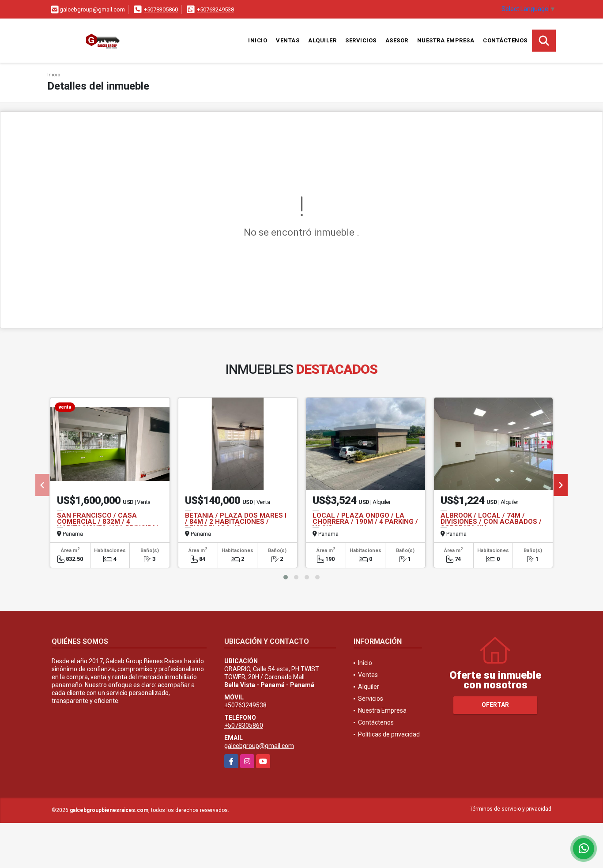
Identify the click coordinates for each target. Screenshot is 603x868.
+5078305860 (161, 9)
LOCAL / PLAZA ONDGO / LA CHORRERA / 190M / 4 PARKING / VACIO (365, 521)
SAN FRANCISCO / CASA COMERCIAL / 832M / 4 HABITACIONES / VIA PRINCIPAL (108, 521)
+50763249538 (215, 9)
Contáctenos (505, 40)
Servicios (361, 40)
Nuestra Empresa (446, 40)
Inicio (257, 40)
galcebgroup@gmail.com (259, 745)
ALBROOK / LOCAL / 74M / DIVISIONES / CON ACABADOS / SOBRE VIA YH (491, 521)
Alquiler (322, 40)
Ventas (287, 40)
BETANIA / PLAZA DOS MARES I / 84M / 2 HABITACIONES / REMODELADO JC (235, 521)
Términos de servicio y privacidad (510, 809)
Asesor (396, 40)
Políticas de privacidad (389, 734)
